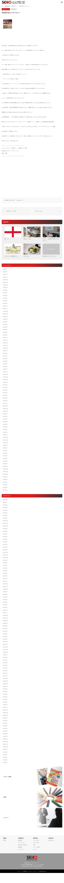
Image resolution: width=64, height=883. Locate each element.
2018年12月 (5, 469)
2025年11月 (5, 523)
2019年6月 (5, 453)
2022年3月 (5, 366)
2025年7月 (5, 534)
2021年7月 (5, 387)
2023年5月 (5, 329)
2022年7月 (5, 356)
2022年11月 (5, 345)
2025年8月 (5, 531)
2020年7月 (5, 419)
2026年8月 (5, 499)
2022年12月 (5, 342)
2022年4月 (5, 363)
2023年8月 (5, 321)
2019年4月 (5, 458)
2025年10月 (5, 526)
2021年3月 (5, 398)
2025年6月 (5, 536)
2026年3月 (5, 512)
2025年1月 (5, 277)
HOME (4, 840)
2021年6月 (5, 390)
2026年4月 (5, 510)
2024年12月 (5, 279)
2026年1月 (5, 518)
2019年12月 (5, 437)
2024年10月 (5, 285)
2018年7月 (5, 482)
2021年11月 (5, 377)
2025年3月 (5, 271)
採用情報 (20, 847)
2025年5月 (5, 539)
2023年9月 (5, 319)
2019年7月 (5, 450)
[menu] (61, 2)
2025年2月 (5, 274)
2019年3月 (5, 461)
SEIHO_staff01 (12, 200)
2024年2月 (5, 306)
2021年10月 (5, 379)
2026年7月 (5, 502)
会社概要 (20, 840)
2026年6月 (5, 505)
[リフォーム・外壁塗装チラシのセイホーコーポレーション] (13, 2)
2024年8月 (5, 290)
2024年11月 (5, 282)
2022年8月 (5, 353)
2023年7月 (5, 324)
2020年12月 (5, 405)
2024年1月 (5, 308)
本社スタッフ (6, 9)
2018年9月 (5, 476)
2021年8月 (5, 384)
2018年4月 (5, 490)
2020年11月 (5, 408)
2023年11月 (5, 313)
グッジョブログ (21, 842)
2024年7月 (5, 292)
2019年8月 (5, 448)
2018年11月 (5, 471)
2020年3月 (5, 429)
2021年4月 (5, 395)
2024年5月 (5, 298)
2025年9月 (5, 528)
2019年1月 (5, 466)
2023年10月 (5, 316)
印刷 (34, 844)
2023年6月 (5, 327)
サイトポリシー (21, 849)
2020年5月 (5, 424)
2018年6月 (5, 484)
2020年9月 (5, 413)
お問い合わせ (51, 840)
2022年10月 (5, 348)
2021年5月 (5, 392)
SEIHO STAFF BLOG (22, 844)
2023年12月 (5, 311)
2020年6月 (5, 421)
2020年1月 (5, 434)
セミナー (35, 849)
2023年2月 (5, 337)
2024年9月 (5, 287)
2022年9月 (5, 350)
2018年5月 (5, 487)
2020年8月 (5, 416)
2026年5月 (5, 507)
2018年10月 (5, 474)
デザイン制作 (36, 842)
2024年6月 (5, 295)
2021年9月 (5, 382)
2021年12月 (5, 374)
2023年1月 (5, 340)
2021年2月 (5, 400)
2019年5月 (5, 455)
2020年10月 (5, 411)
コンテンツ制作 (36, 847)
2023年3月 (5, 335)
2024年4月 (5, 300)
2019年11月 (5, 440)
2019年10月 (5, 442)
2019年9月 (5, 445)
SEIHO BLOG (7, 6)
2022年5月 (5, 361)
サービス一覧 (36, 840)
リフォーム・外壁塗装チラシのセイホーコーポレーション (28, 871)
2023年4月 (5, 332)
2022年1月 (5, 371)
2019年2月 (5, 463)
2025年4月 (5, 269)
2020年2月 (5, 432)
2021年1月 (5, 403)
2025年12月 (5, 520)
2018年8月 (5, 479)
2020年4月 (5, 427)
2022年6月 (5, 358)
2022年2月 (5, 369)
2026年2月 (5, 515)
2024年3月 (5, 303)
